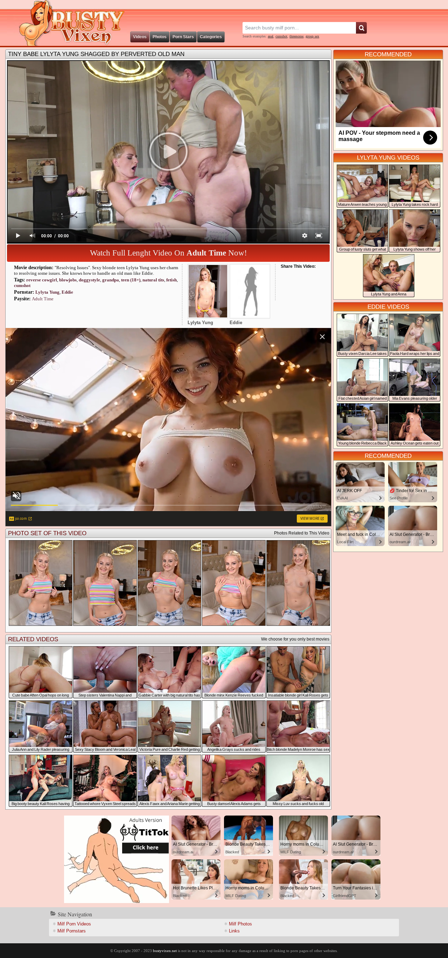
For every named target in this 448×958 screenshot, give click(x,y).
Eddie (67, 292)
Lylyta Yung (47, 292)
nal (270, 36)
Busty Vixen (67, 23)
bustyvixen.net (165, 951)
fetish (171, 279)
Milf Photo (240, 923)
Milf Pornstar (71, 930)
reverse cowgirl (41, 279)
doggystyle (89, 279)
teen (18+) (130, 279)
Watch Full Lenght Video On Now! (168, 253)
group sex (312, 36)
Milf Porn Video (74, 923)
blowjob (68, 279)
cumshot (281, 36)
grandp (110, 279)
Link (234, 930)
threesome (296, 36)
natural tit (153, 279)
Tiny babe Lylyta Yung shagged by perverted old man (96, 54)
